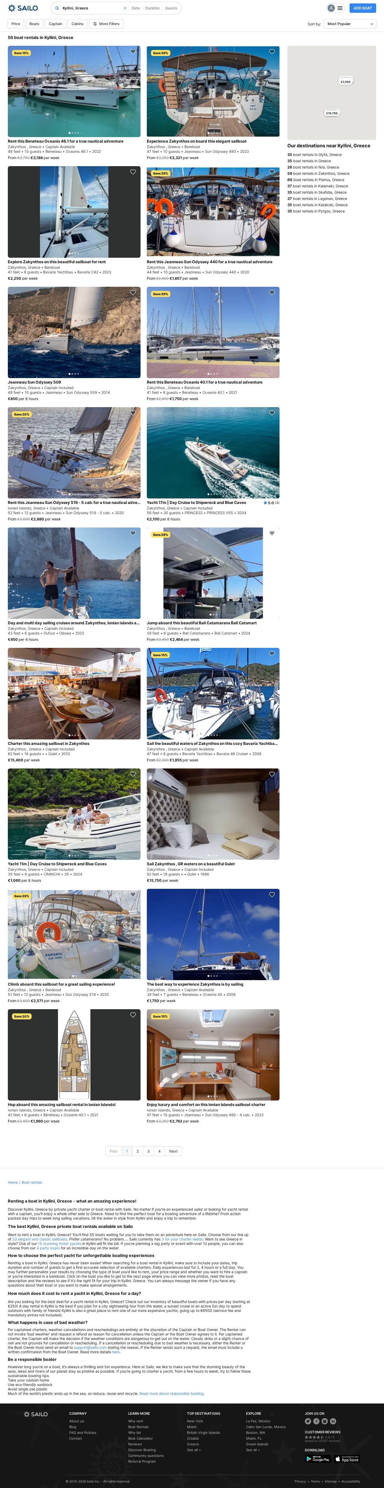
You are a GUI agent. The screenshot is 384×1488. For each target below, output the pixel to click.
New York (195, 1421)
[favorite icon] (133, 51)
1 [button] (127, 1151)
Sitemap (331, 1481)
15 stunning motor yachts (59, 1243)
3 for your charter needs (182, 1239)
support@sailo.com (90, 1347)
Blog (72, 1427)
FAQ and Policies (82, 1432)
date (136, 8)
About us (76, 1421)
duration (152, 8)
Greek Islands (257, 1444)
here (116, 1352)
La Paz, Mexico (258, 1421)
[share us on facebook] (316, 1421)
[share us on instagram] (325, 1421)
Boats (34, 23)
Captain (55, 23)
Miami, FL (253, 1438)
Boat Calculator (140, 1438)
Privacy (300, 1481)
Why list (134, 1432)
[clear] (125, 8)
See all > (194, 1450)
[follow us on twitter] (308, 1421)
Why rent (135, 1421)
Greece (193, 1444)
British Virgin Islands (203, 1432)
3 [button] (148, 1151)
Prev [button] (114, 1151)
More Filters (109, 23)
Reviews (135, 1444)
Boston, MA (255, 1432)
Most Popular (339, 23)
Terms (315, 1481)
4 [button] (159, 1151)
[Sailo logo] (45, 1414)
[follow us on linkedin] (333, 1421)
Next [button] (173, 1151)
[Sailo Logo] (23, 8)
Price (15, 23)
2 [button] (138, 1151)
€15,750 (332, 113)
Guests (171, 8)
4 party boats (48, 1248)
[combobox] (94, 8)
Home (13, 1182)
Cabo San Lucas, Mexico (266, 1427)
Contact (75, 1438)
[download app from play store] (318, 1459)
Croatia (193, 1438)
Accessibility (351, 1481)
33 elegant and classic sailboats (39, 1239)
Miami (191, 1427)
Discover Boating (142, 1450)
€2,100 (346, 82)
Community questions (146, 1455)
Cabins (78, 23)
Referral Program (142, 1461)
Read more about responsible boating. (172, 1393)
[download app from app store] (347, 1459)
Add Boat (363, 8)
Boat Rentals (138, 1427)
